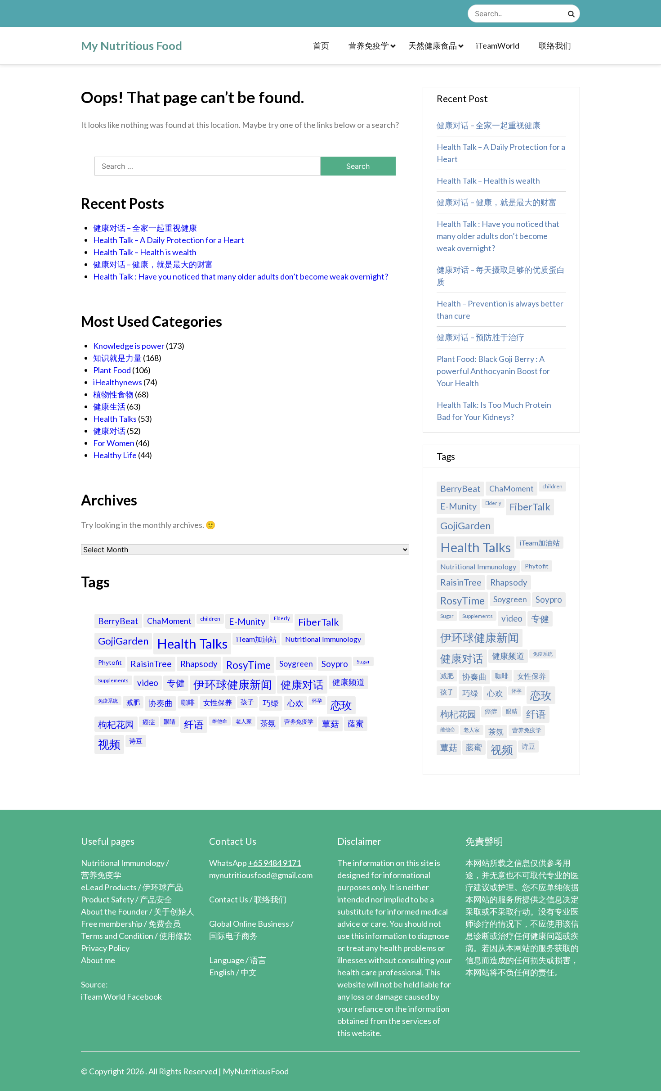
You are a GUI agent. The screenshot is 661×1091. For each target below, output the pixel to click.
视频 (109, 744)
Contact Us (228, 899)
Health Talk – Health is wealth (145, 252)
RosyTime (248, 665)
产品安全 (156, 899)
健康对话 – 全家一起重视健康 (145, 228)
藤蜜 (356, 723)
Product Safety (107, 899)
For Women (113, 443)
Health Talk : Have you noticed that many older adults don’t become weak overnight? (240, 276)
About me (98, 960)
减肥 (133, 702)
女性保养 (217, 702)
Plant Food (112, 370)
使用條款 (175, 936)
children (210, 618)
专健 (176, 682)
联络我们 (555, 45)
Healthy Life (115, 455)
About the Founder (114, 911)
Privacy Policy (105, 948)
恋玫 (341, 705)
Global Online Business (249, 924)
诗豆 (136, 741)
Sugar (363, 661)
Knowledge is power (129, 346)
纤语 (194, 724)
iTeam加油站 (256, 639)
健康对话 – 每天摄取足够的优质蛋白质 (501, 276)
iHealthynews (117, 382)
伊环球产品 (163, 887)
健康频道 (348, 682)
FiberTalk (318, 622)
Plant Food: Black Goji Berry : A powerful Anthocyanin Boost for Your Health (493, 371)
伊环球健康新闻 (232, 684)
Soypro (335, 663)
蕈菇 (330, 723)
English (222, 972)
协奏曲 (160, 703)
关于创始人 (174, 911)
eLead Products (109, 887)
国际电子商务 (233, 936)
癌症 (149, 722)
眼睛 (169, 721)
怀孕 (317, 700)
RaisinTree (151, 663)
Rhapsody (199, 664)
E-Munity (247, 621)
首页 (321, 45)
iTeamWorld (497, 45)
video (147, 683)
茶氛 (268, 723)
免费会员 (164, 924)
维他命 (219, 721)
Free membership (112, 924)
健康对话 (109, 431)
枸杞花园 (116, 724)
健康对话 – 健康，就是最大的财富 (153, 264)
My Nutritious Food (131, 45)
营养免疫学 (368, 45)
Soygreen (296, 663)
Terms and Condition (117, 936)
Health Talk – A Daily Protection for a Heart (168, 240)
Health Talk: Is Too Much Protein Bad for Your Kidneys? (494, 411)
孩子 (247, 702)
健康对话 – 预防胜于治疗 (480, 337)
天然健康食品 (432, 45)
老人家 (244, 721)
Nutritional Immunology (323, 639)
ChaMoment (169, 621)
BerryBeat (118, 621)
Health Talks (115, 419)
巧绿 (271, 703)
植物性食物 (113, 394)
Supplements (113, 680)
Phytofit (110, 662)
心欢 (295, 703)
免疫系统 (108, 700)
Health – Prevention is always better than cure (500, 309)
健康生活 (109, 406)
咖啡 (188, 702)
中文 (249, 972)
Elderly (282, 618)
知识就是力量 (117, 358)
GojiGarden (123, 641)
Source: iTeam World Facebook (121, 990)
